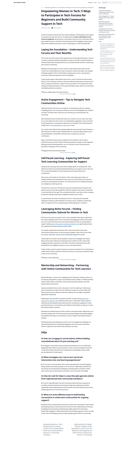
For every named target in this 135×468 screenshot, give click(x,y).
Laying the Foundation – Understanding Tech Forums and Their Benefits (106, 12)
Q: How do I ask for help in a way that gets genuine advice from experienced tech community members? (107, 60)
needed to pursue (64, 245)
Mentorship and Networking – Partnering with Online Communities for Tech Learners (107, 37)
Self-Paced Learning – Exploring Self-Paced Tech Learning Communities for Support (106, 24)
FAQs (100, 41)
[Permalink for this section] (73, 53)
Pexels (74, 94)
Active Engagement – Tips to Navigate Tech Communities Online (106, 17)
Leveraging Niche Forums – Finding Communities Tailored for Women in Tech (107, 30)
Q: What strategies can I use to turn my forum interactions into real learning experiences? (107, 53)
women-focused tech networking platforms (64, 224)
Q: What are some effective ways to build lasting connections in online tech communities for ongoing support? (107, 68)
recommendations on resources (59, 125)
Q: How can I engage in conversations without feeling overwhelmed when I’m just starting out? (107, 46)
